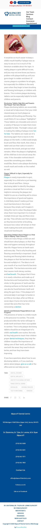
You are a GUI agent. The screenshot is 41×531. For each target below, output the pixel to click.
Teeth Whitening (16, 391)
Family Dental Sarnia (18, 383)
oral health (13, 333)
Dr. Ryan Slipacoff (20, 508)
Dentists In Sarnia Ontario (20, 380)
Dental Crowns (16, 373)
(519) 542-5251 (20, 450)
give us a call (26, 364)
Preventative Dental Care (21, 26)
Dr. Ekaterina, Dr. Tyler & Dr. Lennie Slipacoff (20, 505)
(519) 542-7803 (20, 462)
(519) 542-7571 (20, 456)
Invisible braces (27, 387)
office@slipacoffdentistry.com (20, 478)
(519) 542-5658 (24, 2)
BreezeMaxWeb (21, 527)
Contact (20, 521)
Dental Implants (17, 376)
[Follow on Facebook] (15, 2)
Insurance (20, 516)
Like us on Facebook (20, 491)
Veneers (29, 391)
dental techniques (17, 338)
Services (29, 14)
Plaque (7, 177)
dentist (18, 307)
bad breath (11, 274)
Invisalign (14, 387)
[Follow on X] (19, 397)
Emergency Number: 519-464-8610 (20, 6)
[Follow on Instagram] (11, 2)
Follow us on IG (20, 485)
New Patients (20, 511)
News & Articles (20, 518)
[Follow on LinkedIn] (24, 397)
